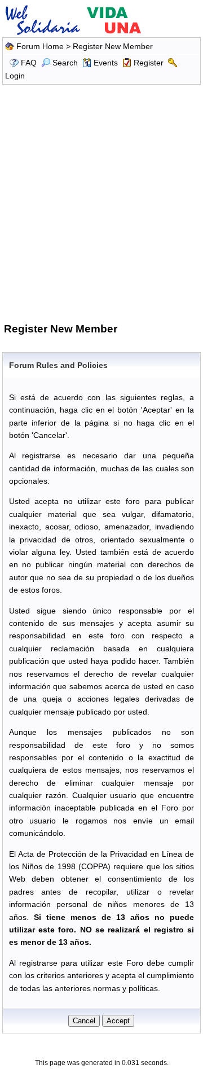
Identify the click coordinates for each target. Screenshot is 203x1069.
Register (149, 62)
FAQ (29, 62)
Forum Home (40, 46)
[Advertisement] (101, 202)
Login (15, 75)
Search (65, 62)
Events (106, 62)
